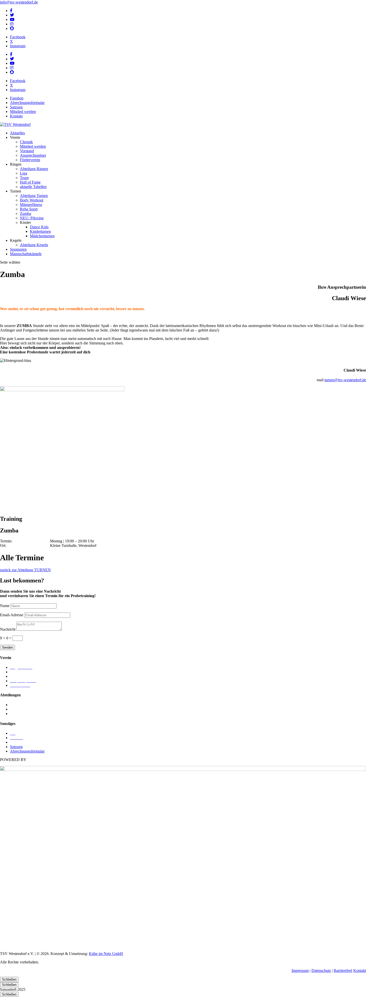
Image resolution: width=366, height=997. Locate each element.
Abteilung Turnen (34, 195)
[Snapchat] (12, 28)
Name (4, 606)
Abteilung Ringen (34, 169)
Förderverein (30, 160)
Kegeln (15, 705)
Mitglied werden (23, 111)
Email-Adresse (11, 615)
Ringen (15, 709)
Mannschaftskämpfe (26, 254)
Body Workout (31, 200)
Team (24, 178)
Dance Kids (39, 227)
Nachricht (7, 629)
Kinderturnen (40, 231)
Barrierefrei (343, 970)
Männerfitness (31, 204)
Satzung (16, 107)
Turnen (15, 714)
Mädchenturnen (42, 236)
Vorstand (27, 151)
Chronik (26, 142)
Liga (23, 173)
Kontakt (16, 116)
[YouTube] (12, 19)
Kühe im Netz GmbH (106, 953)
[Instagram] (11, 24)
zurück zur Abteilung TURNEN (25, 570)
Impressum (300, 970)
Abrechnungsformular (27, 102)
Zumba (25, 213)
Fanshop (16, 98)
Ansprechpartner (33, 155)
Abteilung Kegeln (34, 245)
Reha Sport (29, 209)
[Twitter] (12, 15)
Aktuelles (17, 133)
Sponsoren (18, 249)
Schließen (9, 979)
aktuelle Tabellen (33, 187)
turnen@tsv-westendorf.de (345, 380)
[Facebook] (11, 10)
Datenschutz (321, 970)
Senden (7, 647)
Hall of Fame (30, 182)
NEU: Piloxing (32, 218)
